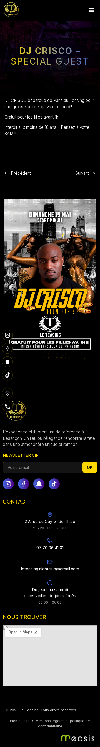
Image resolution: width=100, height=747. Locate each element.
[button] (91, 9)
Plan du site (20, 721)
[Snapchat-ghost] (38, 483)
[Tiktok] (54, 483)
